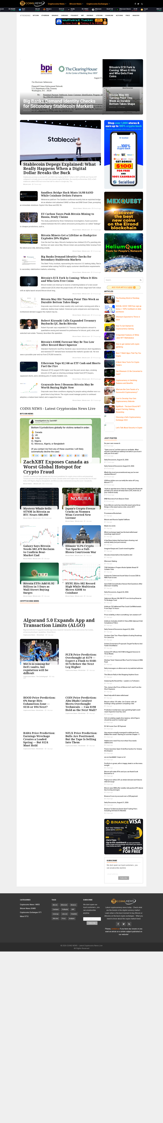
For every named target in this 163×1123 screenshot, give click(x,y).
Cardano (64, 15)
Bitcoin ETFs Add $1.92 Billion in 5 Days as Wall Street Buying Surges (38, 588)
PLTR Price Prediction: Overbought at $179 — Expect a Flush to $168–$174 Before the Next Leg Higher (81, 661)
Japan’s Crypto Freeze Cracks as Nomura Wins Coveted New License (80, 513)
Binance (55, 15)
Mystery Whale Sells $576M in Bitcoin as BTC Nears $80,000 (37, 511)
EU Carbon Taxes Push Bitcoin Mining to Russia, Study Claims (67, 215)
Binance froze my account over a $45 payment (121, 796)
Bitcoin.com (27, 184)
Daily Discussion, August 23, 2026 (116, 460)
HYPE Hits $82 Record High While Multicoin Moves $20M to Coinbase (80, 588)
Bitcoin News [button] (76, 4)
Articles (108, 291)
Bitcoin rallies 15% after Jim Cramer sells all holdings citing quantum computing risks (120, 702)
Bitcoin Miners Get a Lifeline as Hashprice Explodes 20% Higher (69, 236)
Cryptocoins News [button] (56, 4)
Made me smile (109, 526)
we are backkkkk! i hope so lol (115, 757)
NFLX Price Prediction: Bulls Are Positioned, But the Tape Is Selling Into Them (81, 737)
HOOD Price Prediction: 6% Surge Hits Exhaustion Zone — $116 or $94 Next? (39, 702)
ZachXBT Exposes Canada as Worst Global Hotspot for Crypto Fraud (56, 467)
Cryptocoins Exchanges (31, 912)
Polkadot (74, 15)
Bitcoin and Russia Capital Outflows (117, 519)
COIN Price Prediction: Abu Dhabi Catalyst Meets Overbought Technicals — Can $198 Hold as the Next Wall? (81, 704)
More (24, 916)
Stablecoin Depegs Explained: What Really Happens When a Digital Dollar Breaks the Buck (59, 168)
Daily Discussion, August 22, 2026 (116, 592)
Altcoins (119, 15)
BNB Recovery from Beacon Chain (116, 499)
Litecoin (99, 15)
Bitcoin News (77, 208)
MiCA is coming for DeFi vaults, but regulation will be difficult (36, 668)
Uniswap (90, 15)
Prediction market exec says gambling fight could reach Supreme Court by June (122, 711)
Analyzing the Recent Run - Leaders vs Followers (121, 681)
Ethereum (45, 15)
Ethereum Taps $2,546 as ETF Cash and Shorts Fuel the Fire (70, 364)
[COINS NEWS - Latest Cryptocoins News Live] (32, 3)
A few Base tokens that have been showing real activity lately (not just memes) (121, 541)
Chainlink (109, 15)
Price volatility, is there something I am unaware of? (122, 615)
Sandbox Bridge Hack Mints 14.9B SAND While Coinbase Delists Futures (67, 194)
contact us (115, 929)
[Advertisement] (81, 42)
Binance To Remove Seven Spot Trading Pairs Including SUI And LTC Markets (120, 810)
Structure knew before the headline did (118, 555)
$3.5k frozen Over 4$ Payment (115, 726)
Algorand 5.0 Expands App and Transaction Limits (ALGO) (59, 622)
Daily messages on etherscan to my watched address (123, 668)
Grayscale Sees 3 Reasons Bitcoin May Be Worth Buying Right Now (67, 386)
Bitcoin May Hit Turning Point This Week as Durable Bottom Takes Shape (70, 300)
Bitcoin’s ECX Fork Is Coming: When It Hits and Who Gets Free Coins (69, 279)
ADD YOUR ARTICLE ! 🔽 (124, 287)
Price (128, 15)
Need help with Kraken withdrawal (116, 695)
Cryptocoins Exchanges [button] (97, 4)
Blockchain (40, 635)
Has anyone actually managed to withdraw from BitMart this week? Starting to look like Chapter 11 (122, 733)
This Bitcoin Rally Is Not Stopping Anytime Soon (121, 674)
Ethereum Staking (110, 561)
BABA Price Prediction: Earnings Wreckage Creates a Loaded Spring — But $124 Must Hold (39, 739)
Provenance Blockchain (112, 513)
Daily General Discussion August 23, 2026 (119, 466)
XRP (82, 15)
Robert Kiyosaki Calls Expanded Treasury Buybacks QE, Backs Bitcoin (68, 322)
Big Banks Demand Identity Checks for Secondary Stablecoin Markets (66, 258)
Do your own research (112, 443)
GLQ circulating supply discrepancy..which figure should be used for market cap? (122, 719)
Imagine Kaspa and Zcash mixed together (119, 548)
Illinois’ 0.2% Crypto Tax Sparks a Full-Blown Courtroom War (80, 549)
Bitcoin (36, 15)
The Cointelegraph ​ (42, 676)
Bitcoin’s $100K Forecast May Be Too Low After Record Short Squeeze (67, 343)
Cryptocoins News (29, 601)
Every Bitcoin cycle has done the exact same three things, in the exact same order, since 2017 (122, 506)
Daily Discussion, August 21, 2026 (116, 802)
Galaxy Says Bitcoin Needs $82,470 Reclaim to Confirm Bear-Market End (38, 550)
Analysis (136, 15)
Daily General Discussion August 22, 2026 (119, 629)
